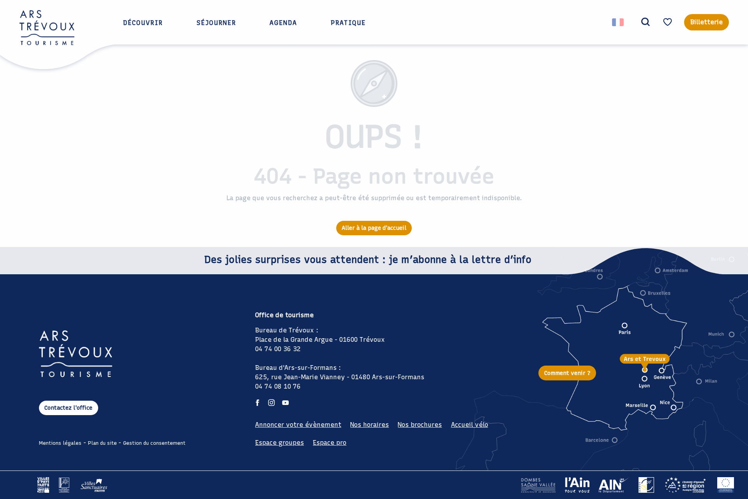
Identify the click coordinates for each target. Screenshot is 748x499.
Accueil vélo (469, 424)
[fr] (618, 22)
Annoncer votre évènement (298, 424)
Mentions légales (60, 443)
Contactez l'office (68, 407)
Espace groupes (279, 442)
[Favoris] (668, 22)
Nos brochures (420, 424)
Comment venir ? (567, 372)
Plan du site (102, 443)
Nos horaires (369, 424)
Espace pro (329, 442)
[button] (645, 22)
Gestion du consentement (154, 443)
